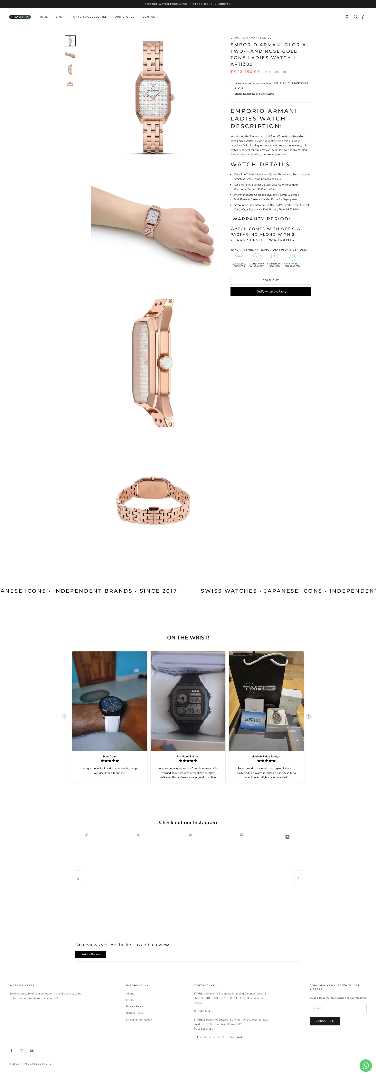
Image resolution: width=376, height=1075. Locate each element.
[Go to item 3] (70, 70)
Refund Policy (134, 1013)
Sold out (271, 280)
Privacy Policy (134, 1006)
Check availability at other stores (254, 94)
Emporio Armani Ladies (250, 37)
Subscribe (325, 1021)
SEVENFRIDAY (187, 6)
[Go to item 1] (70, 40)
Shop (60, 16)
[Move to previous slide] (65, 716)
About (130, 993)
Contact (149, 16)
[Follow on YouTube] (32, 1051)
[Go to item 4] (70, 84)
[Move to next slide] (310, 716)
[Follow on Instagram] (22, 1051)
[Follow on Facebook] (11, 1051)
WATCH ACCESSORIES (89, 16)
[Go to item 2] (70, 55)
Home (43, 16)
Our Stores (125, 16)
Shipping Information (139, 1020)
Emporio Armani (260, 136)
